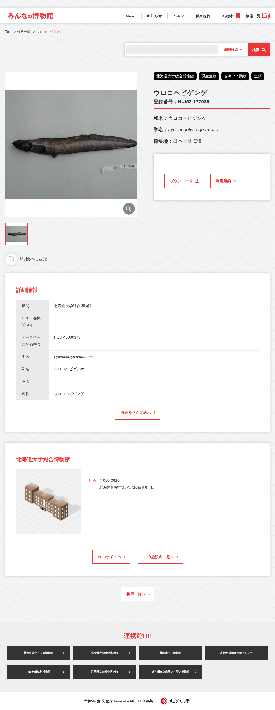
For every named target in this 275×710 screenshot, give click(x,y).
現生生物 (208, 76)
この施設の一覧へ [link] (159, 556)
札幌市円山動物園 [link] (170, 652)
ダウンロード (181, 181)
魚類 (258, 76)
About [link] (130, 16)
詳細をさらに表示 (136, 412)
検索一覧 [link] (253, 16)
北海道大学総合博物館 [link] (104, 652)
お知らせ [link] (154, 16)
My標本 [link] (227, 16)
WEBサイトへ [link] (109, 556)
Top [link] (8, 32)
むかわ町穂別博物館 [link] (38, 671)
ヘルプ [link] (178, 16)
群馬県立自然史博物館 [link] (104, 671)
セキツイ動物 (235, 76)
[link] (30, 15)
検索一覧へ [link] (135, 594)
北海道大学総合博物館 (175, 76)
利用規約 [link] (202, 16)
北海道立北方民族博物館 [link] (38, 652)
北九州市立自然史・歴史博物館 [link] (170, 671)
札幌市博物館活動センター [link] (236, 652)
